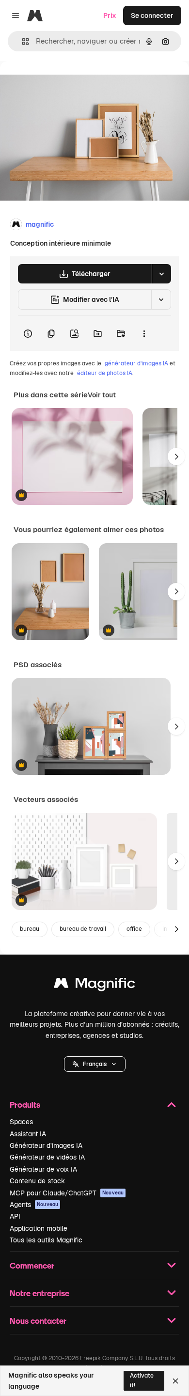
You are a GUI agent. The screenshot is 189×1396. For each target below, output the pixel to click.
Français (95, 1064)
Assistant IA (28, 1133)
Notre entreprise (39, 1293)
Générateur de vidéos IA (47, 1157)
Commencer (32, 1265)
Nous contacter (38, 1321)
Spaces (21, 1121)
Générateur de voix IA (43, 1169)
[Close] (175, 1381)
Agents (34, 1204)
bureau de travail (83, 929)
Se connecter (152, 15)
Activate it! (142, 1380)
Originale (63, 83)
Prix (109, 15)
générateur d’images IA (136, 363)
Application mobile (38, 1228)
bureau (29, 929)
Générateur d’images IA (46, 1145)
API (15, 1216)
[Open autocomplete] (21, 41)
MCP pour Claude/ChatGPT (67, 1193)
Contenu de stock (37, 1180)
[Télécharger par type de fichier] (161, 273)
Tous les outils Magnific (46, 1240)
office (134, 929)
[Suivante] (176, 456)
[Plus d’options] (144, 333)
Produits (25, 1104)
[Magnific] (94, 985)
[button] (95, 1064)
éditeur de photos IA (104, 373)
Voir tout (102, 395)
